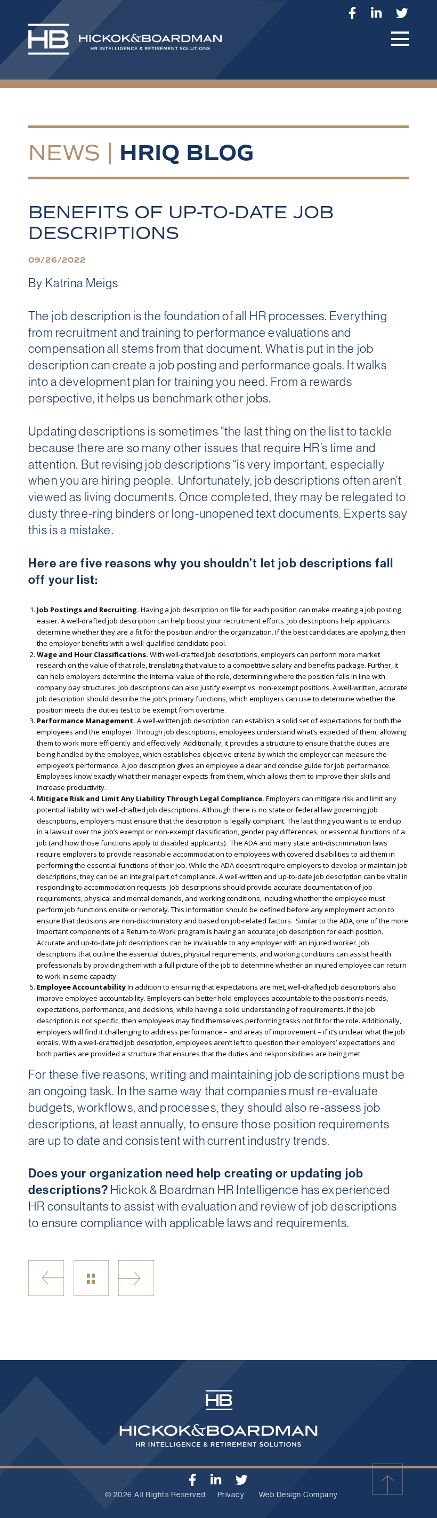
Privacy (231, 1494)
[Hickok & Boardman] (133, 44)
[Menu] (400, 38)
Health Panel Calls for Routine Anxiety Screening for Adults (46, 1278)
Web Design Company (298, 1494)
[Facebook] (353, 13)
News (64, 152)
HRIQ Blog (186, 153)
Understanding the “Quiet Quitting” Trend (136, 1278)
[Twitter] (402, 13)
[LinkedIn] (376, 13)
